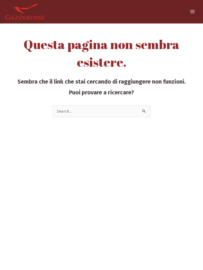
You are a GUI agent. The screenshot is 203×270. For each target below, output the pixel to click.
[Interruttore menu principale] (192, 11)
